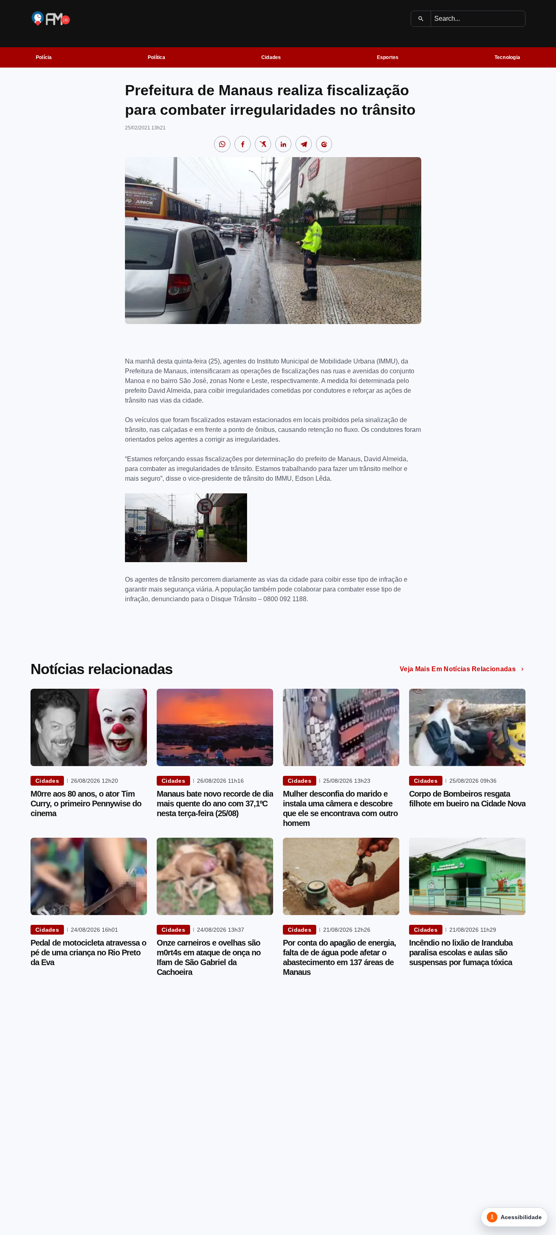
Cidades (271, 57)
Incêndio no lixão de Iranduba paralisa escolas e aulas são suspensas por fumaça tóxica (460, 952)
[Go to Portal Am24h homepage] (51, 18)
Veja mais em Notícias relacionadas (458, 669)
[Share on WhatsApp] (222, 144)
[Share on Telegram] (304, 144)
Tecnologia (507, 57)
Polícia (44, 57)
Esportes (388, 57)
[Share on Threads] (324, 144)
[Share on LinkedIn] (283, 144)
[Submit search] (421, 18)
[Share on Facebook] (242, 144)
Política (157, 57)
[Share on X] (263, 144)
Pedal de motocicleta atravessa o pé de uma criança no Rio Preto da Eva (88, 952)
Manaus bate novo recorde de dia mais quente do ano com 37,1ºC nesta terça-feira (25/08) (215, 803)
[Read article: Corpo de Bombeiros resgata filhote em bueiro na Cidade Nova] (467, 727)
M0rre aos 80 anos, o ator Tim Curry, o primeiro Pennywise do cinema (86, 803)
